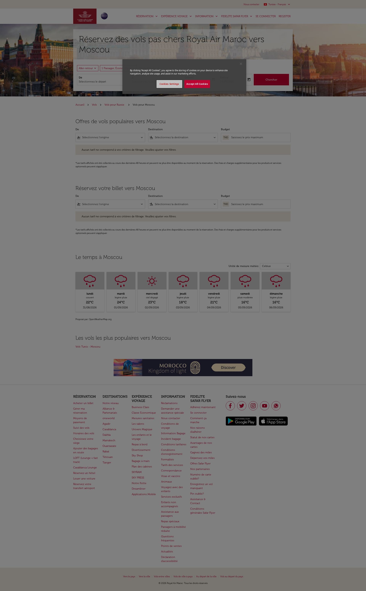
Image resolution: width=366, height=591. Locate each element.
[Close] (241, 64)
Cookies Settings (169, 83)
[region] (184, 76)
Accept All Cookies (197, 83)
